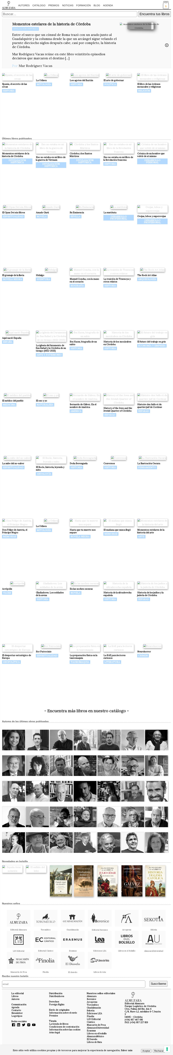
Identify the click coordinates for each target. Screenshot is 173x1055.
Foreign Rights (56, 1004)
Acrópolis (7, 588)
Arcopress (92, 1002)
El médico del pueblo (12, 400)
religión (144, 90)
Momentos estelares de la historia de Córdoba (51, 24)
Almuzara (91, 996)
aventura (43, 279)
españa (7, 341)
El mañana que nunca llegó (117, 529)
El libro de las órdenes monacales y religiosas (149, 85)
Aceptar (146, 1051)
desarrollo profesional (118, 217)
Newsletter (17, 1013)
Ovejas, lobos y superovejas (151, 216)
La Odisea (41, 80)
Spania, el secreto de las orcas (14, 85)
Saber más (126, 1050)
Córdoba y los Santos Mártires (81, 155)
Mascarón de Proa (96, 1024)
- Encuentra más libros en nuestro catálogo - (86, 710)
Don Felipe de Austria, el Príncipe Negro (14, 531)
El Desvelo (92, 1039)
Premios (53, 5)
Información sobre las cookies (64, 1029)
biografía (77, 285)
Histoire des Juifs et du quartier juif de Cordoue (149, 406)
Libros (14, 996)
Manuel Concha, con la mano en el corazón (84, 280)
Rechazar (159, 1051)
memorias (9, 536)
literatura (112, 661)
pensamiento (147, 467)
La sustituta (110, 212)
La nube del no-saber (13, 463)
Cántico (91, 1022)
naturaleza (45, 404)
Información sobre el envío (63, 1012)
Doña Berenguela (79, 463)
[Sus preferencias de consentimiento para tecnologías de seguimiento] (167, 1049)
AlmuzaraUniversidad (98, 1027)
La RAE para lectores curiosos (114, 656)
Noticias (67, 5)
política (110, 84)
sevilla (75, 216)
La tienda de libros (58, 1023)
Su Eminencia (77, 212)
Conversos (109, 463)
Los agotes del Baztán (81, 80)
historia (9, 90)
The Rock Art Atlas (147, 275)
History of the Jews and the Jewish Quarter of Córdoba (117, 409)
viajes (7, 592)
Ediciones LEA (94, 1013)
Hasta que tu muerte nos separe (83, 531)
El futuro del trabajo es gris (151, 341)
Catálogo (38, 5)
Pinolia (90, 1016)
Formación (83, 5)
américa (76, 411)
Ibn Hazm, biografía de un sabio (83, 343)
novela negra (12, 279)
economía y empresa (152, 345)
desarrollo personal (152, 161)
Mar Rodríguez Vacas (35, 66)
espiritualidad (13, 216)
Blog (97, 5)
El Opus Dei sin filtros (13, 212)
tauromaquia (80, 661)
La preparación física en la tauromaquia (83, 656)
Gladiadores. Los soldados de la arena (50, 594)
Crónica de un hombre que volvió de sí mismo (151, 155)
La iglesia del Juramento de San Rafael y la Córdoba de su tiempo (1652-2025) (51, 348)
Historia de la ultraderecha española (117, 594)
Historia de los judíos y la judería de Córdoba (150, 594)
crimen (143, 655)
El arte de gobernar (114, 80)
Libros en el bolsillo (97, 1033)
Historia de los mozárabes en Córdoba (117, 343)
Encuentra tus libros (154, 14)
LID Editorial (94, 1019)
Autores (24, 5)
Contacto (16, 1010)
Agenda (108, 5)
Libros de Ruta (94, 1042)
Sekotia (90, 1010)
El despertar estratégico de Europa (16, 656)
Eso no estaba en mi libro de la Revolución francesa (118, 158)
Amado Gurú (42, 212)
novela (42, 216)
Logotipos (16, 1016)
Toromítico (93, 1004)
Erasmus (91, 1030)
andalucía (44, 473)
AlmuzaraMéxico (95, 1036)
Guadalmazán (94, 1007)
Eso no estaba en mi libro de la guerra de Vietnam (51, 158)
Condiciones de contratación (64, 1026)
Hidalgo (40, 275)
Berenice (91, 999)
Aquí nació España (11, 338)
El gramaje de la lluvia (13, 275)
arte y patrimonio (49, 354)
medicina (9, 404)
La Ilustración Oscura (148, 463)
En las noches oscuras (81, 588)
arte (141, 536)
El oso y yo (41, 400)
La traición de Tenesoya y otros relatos (117, 280)
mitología (44, 84)
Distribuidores (56, 996)
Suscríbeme (158, 983)
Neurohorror (144, 651)
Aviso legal (54, 1032)
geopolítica (11, 661)
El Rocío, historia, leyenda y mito (50, 468)
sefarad (109, 414)
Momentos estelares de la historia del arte (150, 531)
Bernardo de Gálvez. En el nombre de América (83, 406)
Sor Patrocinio (44, 651)
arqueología (147, 279)
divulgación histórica (25, 29)
